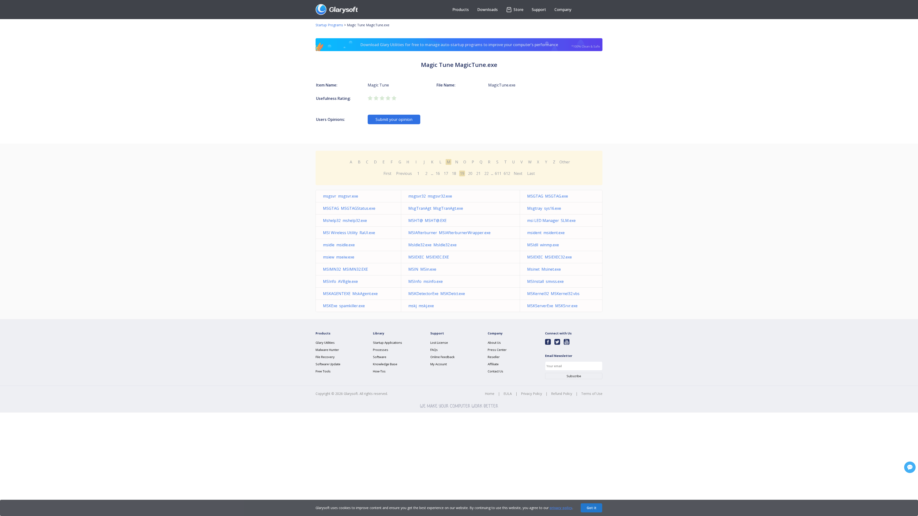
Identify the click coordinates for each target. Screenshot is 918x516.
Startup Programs (329, 25)
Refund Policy (561, 393)
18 (454, 173)
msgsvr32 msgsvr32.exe (430, 196)
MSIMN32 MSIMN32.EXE (345, 269)
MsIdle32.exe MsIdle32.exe (432, 244)
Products (460, 9)
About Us (494, 342)
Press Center (497, 350)
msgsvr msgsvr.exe (340, 196)
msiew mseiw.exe (338, 257)
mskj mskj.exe (421, 305)
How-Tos (379, 371)
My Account (438, 364)
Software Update (328, 364)
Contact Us (495, 371)
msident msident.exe (546, 232)
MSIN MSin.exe (422, 269)
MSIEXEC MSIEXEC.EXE (428, 257)
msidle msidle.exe (339, 244)
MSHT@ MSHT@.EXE (427, 220)
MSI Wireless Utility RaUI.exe (349, 232)
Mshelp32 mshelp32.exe (345, 220)
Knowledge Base (385, 364)
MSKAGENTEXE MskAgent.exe (350, 293)
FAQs (434, 350)
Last (531, 173)
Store (518, 9)
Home (489, 393)
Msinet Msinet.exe (544, 269)
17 (446, 173)
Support (539, 9)
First (387, 173)
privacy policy (561, 507)
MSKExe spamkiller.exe (344, 305)
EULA (507, 393)
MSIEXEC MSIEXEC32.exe (549, 257)
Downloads (487, 9)
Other (564, 162)
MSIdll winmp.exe (543, 244)
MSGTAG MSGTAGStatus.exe (349, 208)
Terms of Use (591, 393)
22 (486, 173)
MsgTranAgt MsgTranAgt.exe (435, 208)
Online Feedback (442, 357)
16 (438, 173)
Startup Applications (387, 342)
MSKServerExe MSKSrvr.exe (552, 305)
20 (470, 173)
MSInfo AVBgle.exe (340, 281)
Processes (380, 350)
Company (562, 9)
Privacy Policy (531, 393)
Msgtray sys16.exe (544, 208)
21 (478, 173)
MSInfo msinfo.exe (425, 281)
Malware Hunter (327, 350)
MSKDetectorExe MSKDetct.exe (436, 293)
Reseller (494, 357)
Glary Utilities (325, 342)
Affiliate (493, 364)
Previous (404, 173)
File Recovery (325, 357)
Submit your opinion (394, 119)
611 (498, 173)
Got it (591, 507)
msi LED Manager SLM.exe (551, 220)
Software (379, 357)
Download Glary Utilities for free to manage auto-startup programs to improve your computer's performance (480, 45)
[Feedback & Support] (910, 467)
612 (507, 173)
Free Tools (323, 371)
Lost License (439, 342)
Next (518, 173)
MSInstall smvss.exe (545, 281)
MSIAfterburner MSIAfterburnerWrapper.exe (449, 232)
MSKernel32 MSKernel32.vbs (553, 293)
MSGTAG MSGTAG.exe (547, 196)
